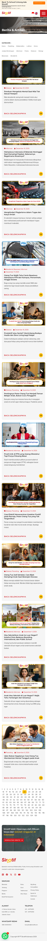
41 (14, 797)
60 (43, 800)
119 (11, 815)
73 (3, 805)
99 (15, 810)
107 (8, 813)
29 (11, 794)
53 (18, 800)
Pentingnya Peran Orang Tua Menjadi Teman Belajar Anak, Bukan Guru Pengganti (23, 394)
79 (25, 805)
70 (37, 802)
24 (33, 792)
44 (25, 797)
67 (25, 802)
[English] (36, 13)
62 (7, 802)
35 (33, 794)
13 (36, 789)
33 (25, 794)
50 (7, 800)
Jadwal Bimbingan (8, 51)
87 (11, 808)
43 (22, 797)
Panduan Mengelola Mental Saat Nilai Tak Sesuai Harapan (22, 92)
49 (4, 800)
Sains (4, 46)
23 (29, 792)
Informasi (19, 51)
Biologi (41, 51)
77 (18, 805)
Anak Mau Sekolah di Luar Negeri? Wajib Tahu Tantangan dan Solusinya (21, 696)
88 (15, 808)
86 (7, 808)
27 (3, 794)
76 (14, 805)
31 (18, 794)
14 (39, 789)
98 (11, 810)
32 (21, 794)
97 (7, 810)
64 (14, 802)
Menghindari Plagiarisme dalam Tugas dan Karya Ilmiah (22, 213)
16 (3, 792)
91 (25, 808)
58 (36, 800)
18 (10, 792)
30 (14, 794)
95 (40, 808)
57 (32, 800)
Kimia (36, 46)
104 (35, 810)
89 (18, 808)
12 (32, 789)
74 (7, 805)
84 (43, 805)
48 (40, 797)
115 (40, 813)
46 (33, 797)
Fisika (27, 51)
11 (29, 789)
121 (19, 815)
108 (12, 813)
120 (15, 815)
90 (22, 808)
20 (17, 792)
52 (14, 800)
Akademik (13, 56)
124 (31, 815)
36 (36, 794)
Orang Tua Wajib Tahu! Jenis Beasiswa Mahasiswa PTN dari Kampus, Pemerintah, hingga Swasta (22, 277)
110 (21, 813)
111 (24, 813)
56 (28, 800)
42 (18, 797)
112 (28, 813)
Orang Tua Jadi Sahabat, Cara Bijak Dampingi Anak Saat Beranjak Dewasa (20, 576)
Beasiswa (5, 56)
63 (10, 802)
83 (40, 805)
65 (18, 802)
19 (13, 792)
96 (4, 810)
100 (18, 810)
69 (33, 802)
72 (43, 802)
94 (37, 808)
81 (32, 805)
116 (43, 813)
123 (27, 815)
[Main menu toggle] (43, 13)
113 (32, 813)
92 (29, 808)
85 (3, 808)
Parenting (11, 46)
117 (4, 815)
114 (36, 813)
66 (22, 802)
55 (25, 800)
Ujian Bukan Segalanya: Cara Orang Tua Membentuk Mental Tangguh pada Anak (21, 757)
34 (29, 794)
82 (36, 805)
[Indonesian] (32, 13)
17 (6, 792)
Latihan (29, 46)
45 (29, 797)
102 (27, 810)
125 (36, 815)
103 (31, 810)
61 (3, 802)
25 (36, 792)
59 (39, 800)
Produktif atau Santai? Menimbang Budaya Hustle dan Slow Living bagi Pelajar (23, 334)
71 (40, 802)
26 (40, 792)
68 (29, 802)
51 (10, 800)
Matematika (20, 46)
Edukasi (33, 51)
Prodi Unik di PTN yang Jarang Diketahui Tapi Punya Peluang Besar (21, 455)
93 (33, 808)
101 (23, 810)
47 (36, 797)
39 (7, 797)
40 (11, 797)
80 (29, 805)
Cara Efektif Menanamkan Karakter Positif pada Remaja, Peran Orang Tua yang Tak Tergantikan (22, 516)
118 (7, 815)
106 (4, 813)
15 (42, 789)
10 (26, 789)
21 (20, 792)
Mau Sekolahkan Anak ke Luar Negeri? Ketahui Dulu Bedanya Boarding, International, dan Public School (21, 637)
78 (21, 805)
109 (16, 813)
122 (23, 815)
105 (40, 810)
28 (7, 794)
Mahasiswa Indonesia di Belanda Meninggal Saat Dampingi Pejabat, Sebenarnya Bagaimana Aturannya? (23, 154)
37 (40, 794)
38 (4, 797)
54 (21, 800)
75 (11, 805)
